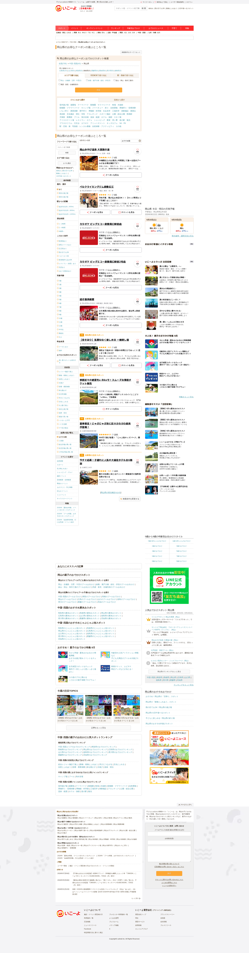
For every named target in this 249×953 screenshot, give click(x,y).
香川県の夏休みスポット (68, 618)
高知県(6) (102, 71)
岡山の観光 (128, 818)
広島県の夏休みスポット (68, 616)
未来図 (162, 918)
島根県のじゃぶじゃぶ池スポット (100, 628)
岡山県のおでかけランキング (95, 749)
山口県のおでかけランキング (70, 752)
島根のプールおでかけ (111, 596)
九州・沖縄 (152, 33)
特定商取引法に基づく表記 (93, 932)
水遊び (100, 767)
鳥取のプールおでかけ (91, 596)
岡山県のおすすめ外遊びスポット (159, 724)
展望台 (133, 111)
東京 (79, 33)
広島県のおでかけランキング (120, 749)
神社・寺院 (80, 114)
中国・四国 (142, 33)
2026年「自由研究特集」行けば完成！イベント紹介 (66, 521)
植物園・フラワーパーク (69, 108)
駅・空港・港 (65, 126)
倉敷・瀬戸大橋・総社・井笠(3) (99, 80)
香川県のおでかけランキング (120, 752)
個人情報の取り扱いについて (169, 864)
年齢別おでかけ (133, 28)
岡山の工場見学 (62, 824)
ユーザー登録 (62, 866)
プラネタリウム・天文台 (69, 123)
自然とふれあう (64, 767)
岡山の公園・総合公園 (127, 830)
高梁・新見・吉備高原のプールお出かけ (108, 587)
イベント (74, 28)
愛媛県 (172, 680)
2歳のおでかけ (157, 546)
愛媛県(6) (94, 71)
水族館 (120, 105)
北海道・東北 (60, 33)
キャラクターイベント (64, 498)
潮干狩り (83, 111)
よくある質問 (114, 918)
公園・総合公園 (118, 114)
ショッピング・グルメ (64, 472)
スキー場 (117, 117)
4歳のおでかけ (157, 551)
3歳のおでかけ (181, 546)
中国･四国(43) (75, 63)
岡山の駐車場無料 (96, 830)
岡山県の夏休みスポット (111, 613)
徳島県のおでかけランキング (95, 752)
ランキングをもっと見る (184, 685)
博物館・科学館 (95, 111)
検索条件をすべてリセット (131, 52)
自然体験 (60, 461)
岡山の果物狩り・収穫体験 (66, 848)
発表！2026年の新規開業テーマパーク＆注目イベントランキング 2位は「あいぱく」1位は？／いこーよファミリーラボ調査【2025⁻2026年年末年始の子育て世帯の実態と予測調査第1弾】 (104, 891)
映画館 (129, 114)
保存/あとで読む (162, 2)
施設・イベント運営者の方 (93, 914)
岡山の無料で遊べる (82, 830)
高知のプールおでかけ (107, 602)
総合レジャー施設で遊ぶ (68, 764)
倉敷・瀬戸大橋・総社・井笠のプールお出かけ (115, 584)
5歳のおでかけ (181, 551)
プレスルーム (114, 922)
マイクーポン (147, 2)
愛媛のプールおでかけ (87, 602)
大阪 (125, 33)
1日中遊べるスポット (186, 8)
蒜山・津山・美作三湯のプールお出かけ (74, 587)
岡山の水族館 (132, 839)
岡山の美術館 (121, 839)
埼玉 (93, 33)
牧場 (114, 105)
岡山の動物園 (73, 818)
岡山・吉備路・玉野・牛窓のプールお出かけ (76, 584)
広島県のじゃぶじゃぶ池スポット (100, 631)
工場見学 (115, 111)
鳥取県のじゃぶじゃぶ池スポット (71, 628)
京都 (129, 33)
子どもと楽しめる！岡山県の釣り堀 (160, 718)
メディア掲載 (114, 925)
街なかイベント (62, 491)
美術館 (62, 114)
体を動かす (91, 767)
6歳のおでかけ (157, 556)
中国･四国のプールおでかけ (69, 596)
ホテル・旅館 (106, 117)
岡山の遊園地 (62, 818)
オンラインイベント (94, 28)
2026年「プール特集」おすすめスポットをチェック (66, 515)
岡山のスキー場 (76, 845)
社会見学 (106, 111)
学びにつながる (105, 764)
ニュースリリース (90, 925)
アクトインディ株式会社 (162, 910)
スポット (61, 28)
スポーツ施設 (104, 114)
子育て (174, 28)
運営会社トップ (140, 914)
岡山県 (173, 677)
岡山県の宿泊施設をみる (111, 492)
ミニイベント (61, 495)
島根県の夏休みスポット (90, 613)
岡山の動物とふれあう (91, 824)
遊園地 (73, 105)
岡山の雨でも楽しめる (65, 839)
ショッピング (99, 120)
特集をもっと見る (186, 397)
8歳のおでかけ (157, 561)
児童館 (62, 117)
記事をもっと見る (98, 728)
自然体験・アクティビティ (103, 126)
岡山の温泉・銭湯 (63, 845)
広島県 (180, 677)
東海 (99, 33)
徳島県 (158, 680)
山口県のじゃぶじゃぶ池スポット (71, 633)
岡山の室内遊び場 (81, 839)
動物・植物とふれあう (89, 764)
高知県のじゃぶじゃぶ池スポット (71, 639)
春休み (150, 8)
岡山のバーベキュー (86, 818)
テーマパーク (83, 105)
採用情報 (138, 925)
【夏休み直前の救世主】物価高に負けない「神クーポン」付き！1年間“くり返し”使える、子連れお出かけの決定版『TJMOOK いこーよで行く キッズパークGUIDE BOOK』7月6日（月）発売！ (104, 882)
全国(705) (63, 63)
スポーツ (60, 465)
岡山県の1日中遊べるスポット (158, 713)
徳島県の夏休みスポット (111, 616)
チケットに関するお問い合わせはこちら (169, 880)
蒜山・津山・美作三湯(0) (124, 80)
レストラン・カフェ (84, 120)
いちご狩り (64, 111)
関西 (121, 33)
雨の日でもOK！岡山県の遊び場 (159, 707)
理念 (136, 918)
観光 (128, 120)
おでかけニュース (156, 28)
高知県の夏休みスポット (111, 618)
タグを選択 (67, 163)
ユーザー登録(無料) (177, 2)
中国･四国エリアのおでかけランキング (74, 747)
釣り (107, 108)
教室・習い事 (112, 120)
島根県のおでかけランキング (70, 749)
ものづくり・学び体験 (64, 487)
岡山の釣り (99, 818)
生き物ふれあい (62, 468)
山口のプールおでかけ (107, 599)
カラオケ (85, 123)
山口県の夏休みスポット (90, 616)
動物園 (93, 105)
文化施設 (70, 114)
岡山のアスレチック (111, 830)
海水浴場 (85, 117)
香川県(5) (110, 71)
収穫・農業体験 (78, 767)
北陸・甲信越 (112, 33)
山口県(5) (71, 71)
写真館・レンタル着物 (81, 126)
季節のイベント (62, 483)
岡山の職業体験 (118, 824)
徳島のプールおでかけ (126, 599)
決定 (98, 90)
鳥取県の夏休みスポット (68, 613)
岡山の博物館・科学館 (107, 839)
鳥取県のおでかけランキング (103, 747)
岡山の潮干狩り (108, 845)
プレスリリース (165, 925)
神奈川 (84, 33)
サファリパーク (104, 105)
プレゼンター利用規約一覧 (118, 914)
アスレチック (92, 114)
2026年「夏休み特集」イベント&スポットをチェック (66, 509)
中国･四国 (151, 677)
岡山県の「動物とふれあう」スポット (161, 702)
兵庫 (133, 33)
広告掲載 (87, 922)
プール (76, 117)
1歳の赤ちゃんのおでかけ (181, 541)
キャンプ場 (85, 108)
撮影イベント (61, 476)
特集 (187, 28)
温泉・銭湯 (94, 117)
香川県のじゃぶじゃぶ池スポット (71, 636)
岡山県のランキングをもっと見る (169, 671)
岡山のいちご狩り (121, 845)
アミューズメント (97, 123)
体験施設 (125, 111)
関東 (75, 33)
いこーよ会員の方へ (169, 885)
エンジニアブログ (141, 929)
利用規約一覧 (88, 918)
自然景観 (114, 108)
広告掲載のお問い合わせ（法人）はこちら (169, 867)
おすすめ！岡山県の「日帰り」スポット (162, 696)
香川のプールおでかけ (67, 602)
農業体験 (74, 111)
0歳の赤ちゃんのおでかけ (157, 541)
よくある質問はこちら (169, 883)
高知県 (179, 680)
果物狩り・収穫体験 (127, 108)
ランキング (115, 28)
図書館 (69, 117)
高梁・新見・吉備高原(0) (69, 84)
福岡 (158, 33)
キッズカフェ (112, 123)
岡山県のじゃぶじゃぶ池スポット (71, 631)
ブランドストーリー (167, 914)
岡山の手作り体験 (76, 824)
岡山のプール (118, 818)
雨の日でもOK (160, 8)
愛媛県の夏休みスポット (90, 618)
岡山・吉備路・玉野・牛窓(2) (71, 80)
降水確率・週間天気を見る (183, 236)
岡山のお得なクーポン (65, 830)
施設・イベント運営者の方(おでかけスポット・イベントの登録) (92, 866)
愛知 (103, 33)
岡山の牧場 (108, 818)
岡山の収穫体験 (106, 824)
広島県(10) (63, 71)
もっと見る (135, 898)
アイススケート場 (67, 120)
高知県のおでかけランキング (95, 755)
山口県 (187, 677)
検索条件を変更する (131, 499)
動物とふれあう (171, 8)
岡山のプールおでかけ (67, 599)
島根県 (166, 677)
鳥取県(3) (79, 71)
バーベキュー (97, 108)
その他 (118, 126)
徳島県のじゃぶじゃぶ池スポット (100, 633)
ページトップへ (186, 805)
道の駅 (122, 120)
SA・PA (122, 123)
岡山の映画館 (93, 839)
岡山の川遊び (62, 833)
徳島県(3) (118, 71)
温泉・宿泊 (108, 767)
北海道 (68, 33)
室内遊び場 (64, 105)
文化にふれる (119, 764)
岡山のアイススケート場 (92, 845)
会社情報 (163, 922)
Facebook (87, 929)
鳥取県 (159, 677)
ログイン (189, 2)
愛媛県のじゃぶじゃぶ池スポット (100, 636)
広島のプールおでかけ (87, 599)
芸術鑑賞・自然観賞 (64, 480)
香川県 (165, 680)
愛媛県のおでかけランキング (70, 755)
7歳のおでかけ (181, 556)
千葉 (89, 33)
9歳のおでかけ (181, 561)
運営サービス (140, 922)
